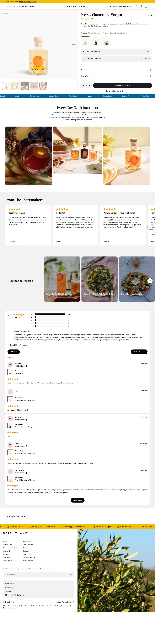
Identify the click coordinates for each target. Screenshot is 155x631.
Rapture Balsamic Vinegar (24, 427)
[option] (38, 44)
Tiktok (7, 591)
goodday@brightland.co (64, 602)
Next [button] (74, 44)
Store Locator (28, 545)
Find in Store (117, 6)
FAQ (24, 554)
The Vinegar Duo (21, 373)
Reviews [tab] (12, 345)
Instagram (8, 583)
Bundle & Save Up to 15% (115, 91)
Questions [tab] (24, 345)
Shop (7, 6)
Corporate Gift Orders (11, 548)
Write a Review (141, 352)
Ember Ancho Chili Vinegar (27, 1)
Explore (32, 6)
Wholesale (7, 551)
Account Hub (27, 541)
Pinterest (8, 587)
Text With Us (7, 560)
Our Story (127, 6)
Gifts (13, 6)
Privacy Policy (28, 560)
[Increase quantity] (89, 85)
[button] (90, 18)
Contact (25, 551)
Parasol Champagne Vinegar (25, 400)
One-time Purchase (93, 52)
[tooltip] (29, 331)
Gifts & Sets (7, 545)
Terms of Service (29, 557)
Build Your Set (21, 6)
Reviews (26, 548)
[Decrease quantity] (83, 85)
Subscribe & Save (95, 59)
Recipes (6, 554)
